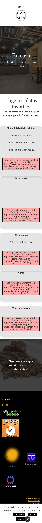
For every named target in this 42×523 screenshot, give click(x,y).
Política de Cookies (34, 501)
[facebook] (3, 405)
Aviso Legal (36, 503)
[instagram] (6, 405)
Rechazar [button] (21, 519)
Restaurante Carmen (21, 15)
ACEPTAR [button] (33, 514)
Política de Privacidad (33, 498)
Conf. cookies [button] (19, 514)
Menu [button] (21, 7)
